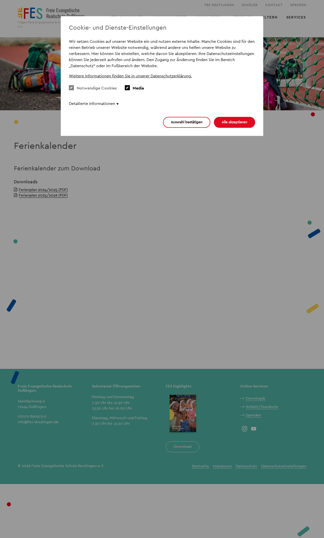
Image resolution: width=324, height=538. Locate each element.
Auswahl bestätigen (186, 122)
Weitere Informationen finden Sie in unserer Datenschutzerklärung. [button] (130, 76)
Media (138, 88)
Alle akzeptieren (234, 122)
